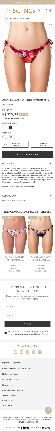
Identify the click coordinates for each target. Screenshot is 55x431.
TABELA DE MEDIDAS (43, 144)
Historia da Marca (10, 374)
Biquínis (14, 18)
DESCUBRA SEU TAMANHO (17, 144)
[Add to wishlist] (50, 24)
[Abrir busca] (8, 10)
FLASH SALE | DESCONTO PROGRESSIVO (27, 2)
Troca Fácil (7, 405)
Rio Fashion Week (10, 379)
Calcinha (24, 18)
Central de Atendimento (12, 390)
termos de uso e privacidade (27, 334)
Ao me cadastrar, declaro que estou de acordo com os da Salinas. (28, 332)
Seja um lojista (8, 395)
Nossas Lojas (7, 385)
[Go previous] (5, 57)
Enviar (27, 324)
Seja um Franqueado (11, 362)
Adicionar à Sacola (27, 154)
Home (5, 18)
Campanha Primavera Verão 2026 (17, 368)
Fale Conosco (8, 400)
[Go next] (50, 57)
